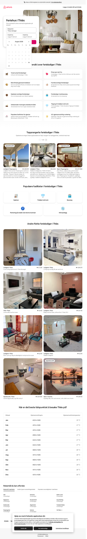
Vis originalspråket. (56, 2)
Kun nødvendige (42, 528)
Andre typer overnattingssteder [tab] (26, 489)
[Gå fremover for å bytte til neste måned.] (28, 41)
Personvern (40, 536)
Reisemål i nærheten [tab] (9, 489)
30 (29, 62)
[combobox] (21, 31)
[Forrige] (39, 139)
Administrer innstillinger (62, 528)
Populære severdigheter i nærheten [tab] (48, 489)
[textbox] (14, 37)
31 (9, 66)
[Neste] (46, 139)
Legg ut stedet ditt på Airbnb (72, 7)
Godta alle (23, 528)
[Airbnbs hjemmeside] (7, 7)
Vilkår (46, 536)
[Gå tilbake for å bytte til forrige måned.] (9, 41)
